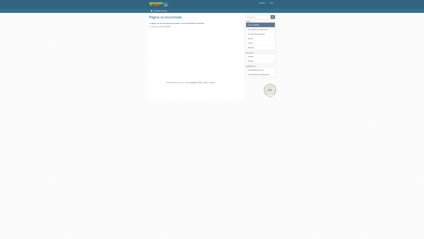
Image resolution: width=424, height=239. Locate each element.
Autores (250, 38)
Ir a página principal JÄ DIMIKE (160, 26)
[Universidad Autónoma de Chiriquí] (270, 90)
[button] (262, 3)
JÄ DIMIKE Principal (160, 11)
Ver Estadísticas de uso (256, 70)
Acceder (251, 56)
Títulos (250, 43)
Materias (251, 47)
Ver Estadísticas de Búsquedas (258, 74)
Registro (251, 61)
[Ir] (273, 17)
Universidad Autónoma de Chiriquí (178, 82)
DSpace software (209, 82)
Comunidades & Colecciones (258, 29)
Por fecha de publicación (256, 34)
